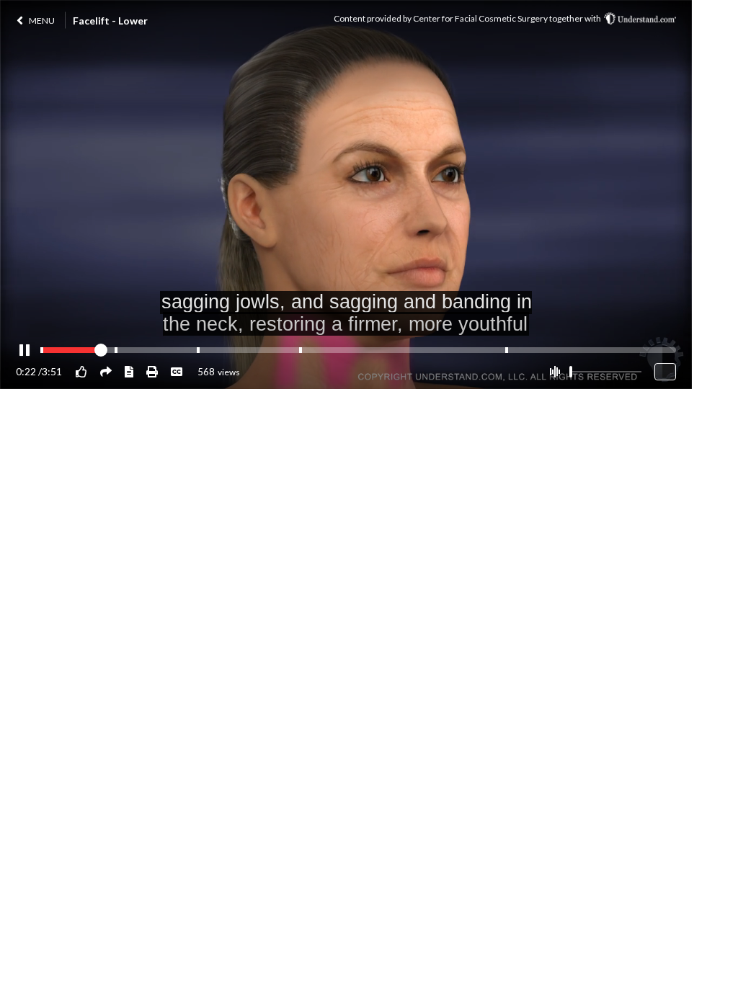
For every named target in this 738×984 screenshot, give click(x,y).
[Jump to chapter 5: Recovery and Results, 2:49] (506, 350)
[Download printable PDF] (152, 371)
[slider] (570, 371)
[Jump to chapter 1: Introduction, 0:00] (42, 350)
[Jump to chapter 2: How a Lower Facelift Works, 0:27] (116, 350)
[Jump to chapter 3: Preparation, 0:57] (198, 350)
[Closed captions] (176, 371)
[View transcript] (129, 371)
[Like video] (81, 371)
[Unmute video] (555, 371)
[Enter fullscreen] (665, 371)
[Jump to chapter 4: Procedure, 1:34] (300, 350)
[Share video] (106, 371)
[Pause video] (24, 350)
